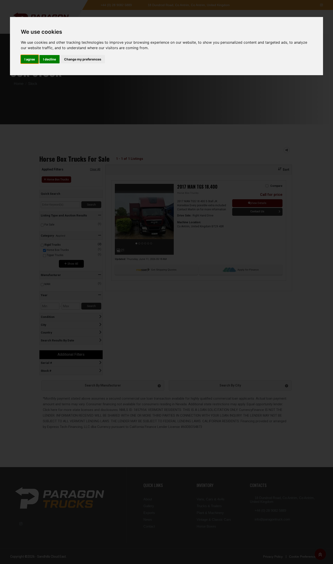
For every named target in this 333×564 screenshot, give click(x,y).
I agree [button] (29, 59)
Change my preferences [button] (82, 59)
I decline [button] (49, 59)
